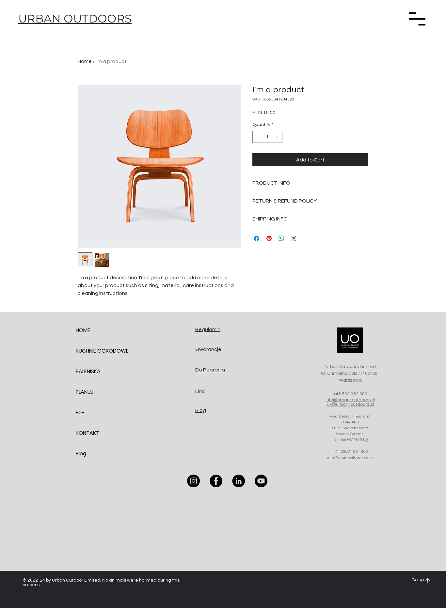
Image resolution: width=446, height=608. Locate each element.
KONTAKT (87, 433)
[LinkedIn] (238, 481)
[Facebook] (216, 481)
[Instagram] (193, 481)
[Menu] (417, 19)
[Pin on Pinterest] (269, 238)
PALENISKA (88, 371)
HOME (83, 330)
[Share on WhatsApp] (281, 238)
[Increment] (277, 137)
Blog (81, 453)
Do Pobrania (210, 369)
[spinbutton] (267, 137)
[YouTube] (261, 481)
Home (85, 61)
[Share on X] (294, 238)
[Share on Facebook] (257, 238)
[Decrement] (257, 137)
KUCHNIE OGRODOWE (99, 351)
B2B (80, 412)
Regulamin (207, 329)
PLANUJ (84, 392)
